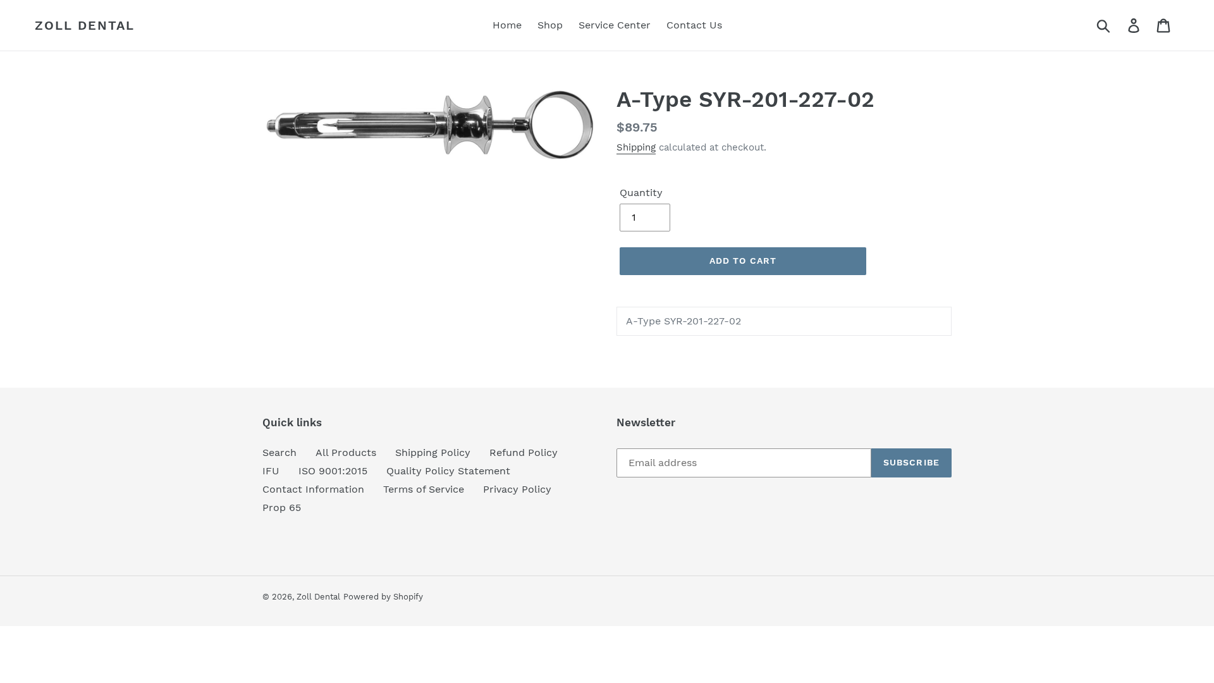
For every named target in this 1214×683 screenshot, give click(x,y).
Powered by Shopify (383, 596)
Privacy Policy (517, 489)
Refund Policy (523, 452)
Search (279, 452)
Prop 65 (281, 507)
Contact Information (313, 489)
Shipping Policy (432, 452)
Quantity (641, 193)
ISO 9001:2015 (332, 471)
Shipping (636, 147)
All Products (346, 452)
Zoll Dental (85, 25)
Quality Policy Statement (448, 471)
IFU (270, 471)
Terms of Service (423, 489)
